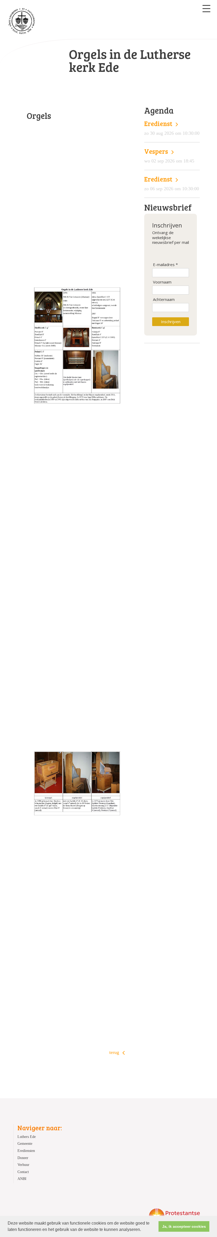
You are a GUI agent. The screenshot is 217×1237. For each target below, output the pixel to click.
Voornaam (162, 282)
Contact (23, 1172)
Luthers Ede (26, 1136)
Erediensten (26, 1150)
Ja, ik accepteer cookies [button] (184, 1226)
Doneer (22, 1158)
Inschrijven (170, 321)
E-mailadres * (165, 264)
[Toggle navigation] (206, 9)
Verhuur (23, 1164)
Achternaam (164, 299)
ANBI (21, 1178)
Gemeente (24, 1143)
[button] (143, 1230)
